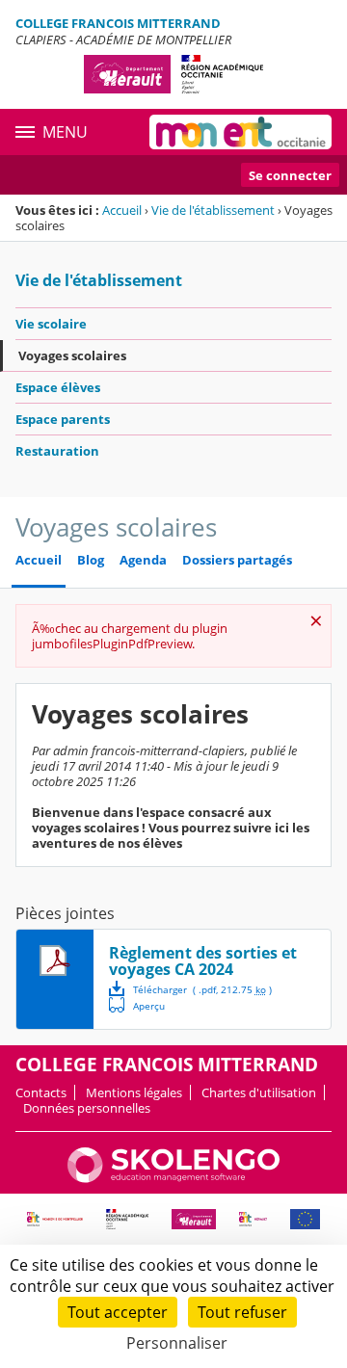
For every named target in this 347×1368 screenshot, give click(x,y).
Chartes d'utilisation (258, 1092)
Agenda (143, 560)
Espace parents (62, 419)
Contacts (41, 1092)
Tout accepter (117, 1312)
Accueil (122, 210)
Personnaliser (176, 1343)
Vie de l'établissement (213, 210)
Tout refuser (242, 1312)
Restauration (57, 451)
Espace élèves (57, 387)
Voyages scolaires (72, 355)
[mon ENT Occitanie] (240, 132)
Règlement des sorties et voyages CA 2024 (203, 961)
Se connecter (290, 175)
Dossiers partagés (237, 560)
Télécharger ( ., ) (202, 989)
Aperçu (137, 1005)
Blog (90, 560)
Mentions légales (134, 1092)
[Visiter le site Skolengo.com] (173, 1178)
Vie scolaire (51, 323)
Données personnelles (86, 1108)
